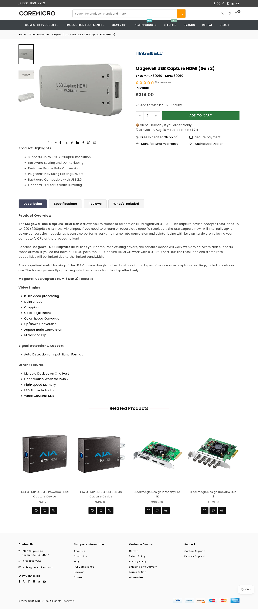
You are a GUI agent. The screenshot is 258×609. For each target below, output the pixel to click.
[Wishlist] (229, 13)
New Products (146, 23)
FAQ (76, 561)
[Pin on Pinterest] (72, 142)
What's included (126, 204)
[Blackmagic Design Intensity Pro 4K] (157, 454)
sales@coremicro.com (38, 567)
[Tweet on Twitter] (66, 142)
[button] (236, 13)
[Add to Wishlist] (36, 510)
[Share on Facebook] (60, 142)
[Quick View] (53, 510)
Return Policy (137, 556)
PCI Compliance (84, 567)
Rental (207, 25)
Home (22, 34)
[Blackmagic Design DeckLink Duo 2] (213, 454)
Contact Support (194, 551)
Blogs (224, 25)
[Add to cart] (45, 510)
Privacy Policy (137, 561)
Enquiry (176, 105)
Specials (170, 23)
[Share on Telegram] (83, 142)
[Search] (181, 13)
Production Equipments (84, 25)
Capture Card (60, 34)
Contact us (81, 556)
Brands (189, 25)
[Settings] (222, 13)
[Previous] (40, 89)
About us (79, 551)
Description (32, 204)
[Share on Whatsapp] (88, 142)
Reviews (95, 204)
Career (78, 577)
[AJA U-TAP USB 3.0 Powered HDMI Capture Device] (45, 454)
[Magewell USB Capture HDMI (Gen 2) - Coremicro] (26, 54)
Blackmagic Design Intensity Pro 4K (157, 494)
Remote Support (194, 556)
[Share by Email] (94, 142)
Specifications (65, 204)
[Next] (121, 89)
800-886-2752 (33, 3)
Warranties (136, 577)
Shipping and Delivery (143, 567)
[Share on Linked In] (77, 142)
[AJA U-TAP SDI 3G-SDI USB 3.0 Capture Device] (101, 454)
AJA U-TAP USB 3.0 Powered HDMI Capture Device (45, 494)
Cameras (118, 25)
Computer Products (40, 25)
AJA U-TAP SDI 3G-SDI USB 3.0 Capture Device (101, 494)
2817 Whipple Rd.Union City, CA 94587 (35, 553)
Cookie (133, 551)
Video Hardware (39, 34)
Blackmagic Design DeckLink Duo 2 (213, 494)
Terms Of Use (137, 572)
